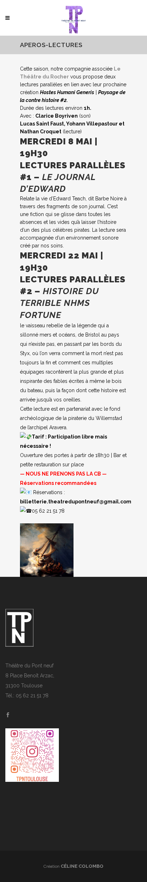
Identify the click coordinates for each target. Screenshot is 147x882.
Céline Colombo (82, 866)
